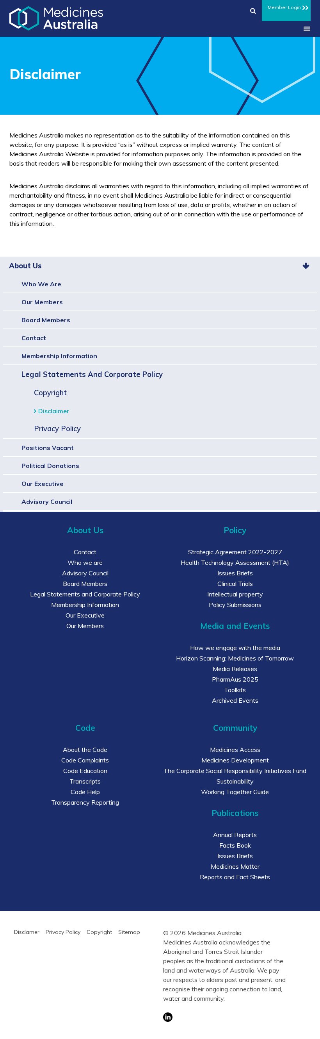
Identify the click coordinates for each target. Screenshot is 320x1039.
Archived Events (235, 700)
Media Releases (235, 669)
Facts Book (235, 845)
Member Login (284, 7)
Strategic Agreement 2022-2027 (235, 552)
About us (25, 265)
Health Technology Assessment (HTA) (235, 562)
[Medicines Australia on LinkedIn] (224, 1017)
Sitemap (129, 931)
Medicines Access (235, 749)
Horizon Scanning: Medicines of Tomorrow (235, 658)
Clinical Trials (235, 583)
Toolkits (235, 690)
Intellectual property (235, 594)
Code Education (85, 771)
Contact (33, 338)
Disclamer (26, 931)
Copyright (50, 392)
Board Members (45, 320)
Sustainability (235, 781)
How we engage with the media (235, 648)
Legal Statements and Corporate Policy (92, 374)
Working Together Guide (235, 792)
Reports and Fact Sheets (235, 877)
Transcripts (85, 781)
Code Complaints (85, 760)
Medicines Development (235, 760)
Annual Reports (235, 835)
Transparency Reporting (85, 802)
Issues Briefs (235, 573)
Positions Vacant (47, 448)
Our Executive (42, 483)
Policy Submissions (235, 605)
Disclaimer (53, 411)
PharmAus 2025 (235, 679)
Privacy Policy (57, 428)
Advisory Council (46, 501)
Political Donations (50, 466)
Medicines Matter (235, 866)
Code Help (85, 792)
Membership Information (59, 356)
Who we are (41, 284)
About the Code (85, 749)
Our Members (42, 302)
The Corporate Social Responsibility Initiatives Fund (235, 771)
